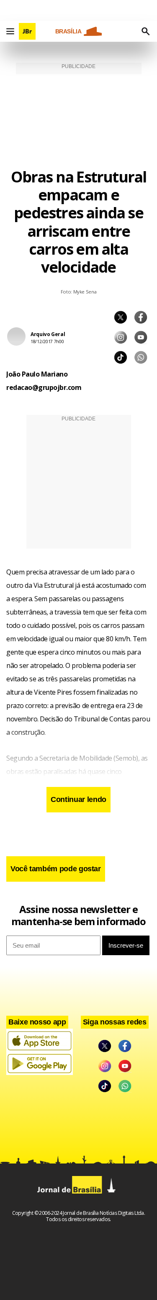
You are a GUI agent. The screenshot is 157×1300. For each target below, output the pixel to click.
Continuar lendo (78, 799)
